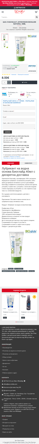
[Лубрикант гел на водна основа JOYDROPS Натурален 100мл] (28, 303)
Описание (10, 163)
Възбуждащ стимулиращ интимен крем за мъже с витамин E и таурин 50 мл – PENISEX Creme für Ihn (13, 92)
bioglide (11, 268)
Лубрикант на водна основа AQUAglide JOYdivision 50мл (11, 312)
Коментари (28, 163)
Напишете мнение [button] (23, 74)
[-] (9, 83)
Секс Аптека (22, 27)
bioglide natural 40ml (22, 271)
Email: (5, 117)
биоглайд (31, 271)
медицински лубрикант (8, 271)
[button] (5, 35)
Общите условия (14, 156)
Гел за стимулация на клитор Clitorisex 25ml (31, 92)
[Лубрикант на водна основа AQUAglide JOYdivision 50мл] (10, 303)
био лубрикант (18, 268)
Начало (15, 28)
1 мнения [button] (13, 74)
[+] (9, 81)
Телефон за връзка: (8, 111)
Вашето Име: (7, 105)
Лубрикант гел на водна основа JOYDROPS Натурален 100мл (29, 312)
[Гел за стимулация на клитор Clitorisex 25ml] (22, 94)
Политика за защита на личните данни (14, 158)
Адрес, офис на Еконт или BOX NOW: (13, 123)
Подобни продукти (19, 290)
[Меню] (2, 12)
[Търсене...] (37, 17)
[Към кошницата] (36, 12)
